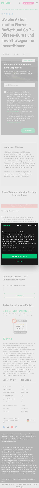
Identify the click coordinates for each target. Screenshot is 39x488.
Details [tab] (19, 225)
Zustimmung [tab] (7, 225)
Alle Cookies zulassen (19, 256)
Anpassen (18, 261)
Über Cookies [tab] (32, 225)
